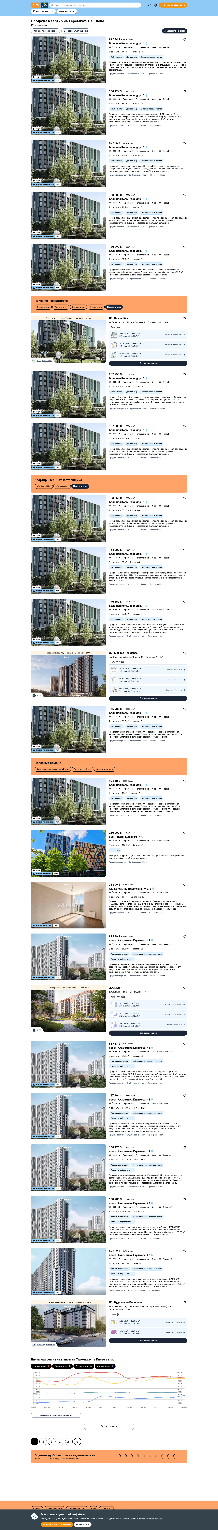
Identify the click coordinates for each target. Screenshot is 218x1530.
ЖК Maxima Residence (123, 653)
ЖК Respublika (118, 318)
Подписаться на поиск (77, 31)
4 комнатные (96, 307)
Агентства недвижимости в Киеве (53, 769)
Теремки (116, 47)
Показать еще (114, 307)
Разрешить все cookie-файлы (57, 1524)
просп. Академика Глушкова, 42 (130, 940)
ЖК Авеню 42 (62, 486)
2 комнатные (61, 307)
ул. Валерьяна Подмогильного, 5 (130, 888)
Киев (154, 47)
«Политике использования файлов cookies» (142, 1519)
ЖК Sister (115, 987)
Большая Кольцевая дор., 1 (127, 43)
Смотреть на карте (176, 31)
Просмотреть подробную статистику (56, 1415)
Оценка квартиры (104, 769)
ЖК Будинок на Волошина (126, 1302)
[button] (155, 5)
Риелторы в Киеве (82, 769)
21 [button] (69, 1441)
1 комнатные (43, 307)
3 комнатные (78, 307)
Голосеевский (142, 47)
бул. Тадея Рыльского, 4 (125, 836)
